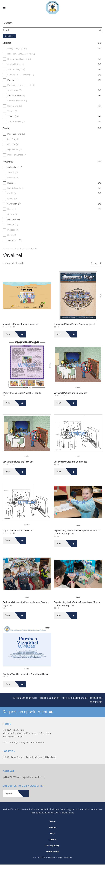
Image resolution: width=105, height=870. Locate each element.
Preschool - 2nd (16, 134)
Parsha (17, 249)
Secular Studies (54, 95)
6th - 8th (12, 144)
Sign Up (9, 793)
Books (54, 183)
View (7, 334)
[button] (4, 7)
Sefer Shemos (26, 249)
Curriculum (54, 204)
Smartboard (14, 240)
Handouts (13, 219)
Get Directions (49, 757)
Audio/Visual (14, 167)
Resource (52, 161)
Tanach (54, 116)
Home (5, 249)
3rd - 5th (12, 139)
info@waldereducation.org (32, 777)
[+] (99, 80)
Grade (52, 128)
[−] (99, 43)
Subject (10, 249)
